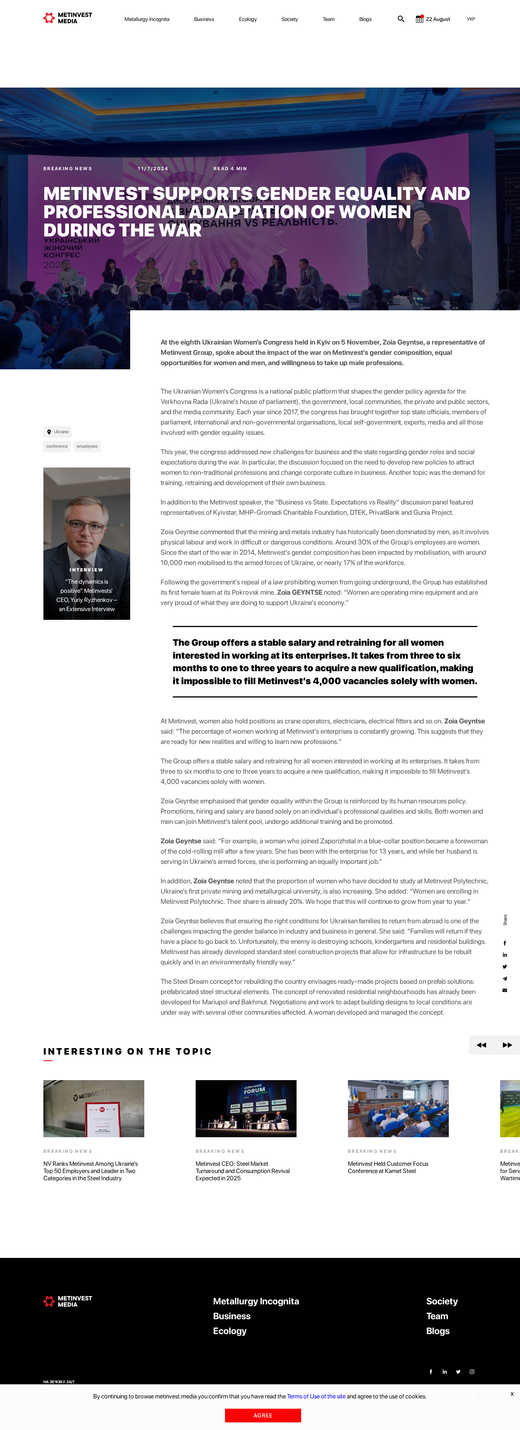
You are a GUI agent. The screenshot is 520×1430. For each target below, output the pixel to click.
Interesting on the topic (128, 1051)
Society (290, 19)
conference (57, 446)
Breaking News (68, 168)
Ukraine (61, 431)
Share (504, 920)
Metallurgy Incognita (146, 19)
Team (329, 19)
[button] (481, 1045)
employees (87, 446)
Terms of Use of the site (316, 1396)
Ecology (248, 19)
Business (204, 19)
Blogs (365, 19)
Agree (263, 1415)
